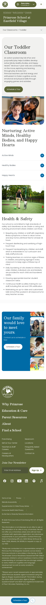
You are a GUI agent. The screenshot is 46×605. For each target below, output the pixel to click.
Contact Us (29, 453)
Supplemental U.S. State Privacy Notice (15, 506)
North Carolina (18, 12)
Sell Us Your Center (9, 443)
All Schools (7, 12)
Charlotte (28, 12)
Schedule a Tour (20, 600)
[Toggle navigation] (41, 4)
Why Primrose (12, 404)
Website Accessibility (9, 502)
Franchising (7, 439)
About (6, 423)
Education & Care (14, 410)
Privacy (18, 498)
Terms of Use (6, 498)
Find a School (11, 430)
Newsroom (29, 439)
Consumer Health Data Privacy (12, 510)
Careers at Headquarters (8, 454)
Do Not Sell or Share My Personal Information (17, 514)
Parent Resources (14, 417)
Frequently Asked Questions (32, 448)
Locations (29, 443)
